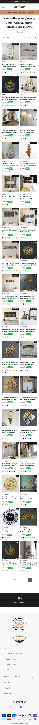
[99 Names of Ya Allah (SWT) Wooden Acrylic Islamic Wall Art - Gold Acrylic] (21, 138)
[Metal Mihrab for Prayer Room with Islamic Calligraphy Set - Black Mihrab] (14, 471)
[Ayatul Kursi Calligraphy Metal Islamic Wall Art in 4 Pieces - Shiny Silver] (14, 238)
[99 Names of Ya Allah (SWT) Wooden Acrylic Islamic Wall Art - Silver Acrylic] (23, 138)
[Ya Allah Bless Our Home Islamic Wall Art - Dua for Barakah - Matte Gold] (5, 304)
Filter (8, 37)
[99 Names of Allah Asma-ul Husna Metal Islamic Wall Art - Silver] (5, 405)
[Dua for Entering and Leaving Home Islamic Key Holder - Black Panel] (5, 72)
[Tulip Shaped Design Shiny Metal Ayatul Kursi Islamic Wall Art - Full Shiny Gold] (9, 171)
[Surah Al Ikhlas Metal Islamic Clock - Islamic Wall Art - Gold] (5, 538)
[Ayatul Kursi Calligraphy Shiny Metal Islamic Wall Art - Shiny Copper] (7, 571)
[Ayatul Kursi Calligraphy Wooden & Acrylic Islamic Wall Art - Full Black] (5, 372)
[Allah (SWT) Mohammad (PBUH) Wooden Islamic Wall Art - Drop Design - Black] (25, 105)
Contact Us (8, 688)
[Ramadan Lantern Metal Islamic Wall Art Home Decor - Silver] (23, 471)
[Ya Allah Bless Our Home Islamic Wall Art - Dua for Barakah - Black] (3, 304)
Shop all (25, 1)
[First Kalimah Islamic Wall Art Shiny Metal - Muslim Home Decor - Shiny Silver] (23, 405)
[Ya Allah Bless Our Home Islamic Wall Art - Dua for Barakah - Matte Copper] (9, 304)
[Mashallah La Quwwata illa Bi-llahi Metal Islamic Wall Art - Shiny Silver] (32, 538)
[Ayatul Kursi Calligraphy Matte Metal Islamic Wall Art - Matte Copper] (25, 271)
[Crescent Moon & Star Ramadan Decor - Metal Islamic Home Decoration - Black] (5, 138)
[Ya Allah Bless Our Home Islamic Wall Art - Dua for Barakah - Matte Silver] (7, 304)
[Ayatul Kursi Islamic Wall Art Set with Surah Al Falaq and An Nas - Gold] (23, 238)
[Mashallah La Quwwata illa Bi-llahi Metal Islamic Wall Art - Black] (23, 538)
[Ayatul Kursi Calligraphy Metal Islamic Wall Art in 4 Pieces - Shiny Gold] (12, 238)
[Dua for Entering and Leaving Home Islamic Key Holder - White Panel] (3, 72)
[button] (34, 720)
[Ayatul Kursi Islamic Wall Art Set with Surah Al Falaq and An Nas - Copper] (28, 238)
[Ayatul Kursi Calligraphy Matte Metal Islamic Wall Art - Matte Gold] (21, 271)
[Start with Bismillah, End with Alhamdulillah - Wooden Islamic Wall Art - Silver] (23, 204)
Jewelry (7, 682)
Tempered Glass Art (14, 653)
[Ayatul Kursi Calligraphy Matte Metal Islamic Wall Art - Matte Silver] (23, 271)
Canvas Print (11, 659)
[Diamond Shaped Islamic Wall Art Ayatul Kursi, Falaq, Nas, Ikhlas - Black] (23, 438)
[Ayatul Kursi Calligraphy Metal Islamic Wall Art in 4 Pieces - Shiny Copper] (16, 238)
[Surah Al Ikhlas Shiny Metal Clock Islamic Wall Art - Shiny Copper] (7, 504)
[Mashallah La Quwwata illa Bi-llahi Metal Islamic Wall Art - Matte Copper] (28, 538)
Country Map (11, 664)
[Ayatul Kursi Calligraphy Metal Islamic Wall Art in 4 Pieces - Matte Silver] (7, 238)
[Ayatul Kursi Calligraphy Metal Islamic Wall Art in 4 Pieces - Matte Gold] (5, 238)
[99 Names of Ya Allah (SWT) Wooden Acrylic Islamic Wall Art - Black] (25, 138)
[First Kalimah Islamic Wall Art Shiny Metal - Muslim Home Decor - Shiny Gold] (21, 405)
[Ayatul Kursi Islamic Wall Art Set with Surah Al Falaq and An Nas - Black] (21, 238)
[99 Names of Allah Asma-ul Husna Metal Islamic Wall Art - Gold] (3, 405)
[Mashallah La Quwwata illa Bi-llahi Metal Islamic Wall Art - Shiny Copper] (35, 538)
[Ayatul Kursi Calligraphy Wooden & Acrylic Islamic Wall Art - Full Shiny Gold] (16, 370)
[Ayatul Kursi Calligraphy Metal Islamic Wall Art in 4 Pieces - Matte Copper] (9, 238)
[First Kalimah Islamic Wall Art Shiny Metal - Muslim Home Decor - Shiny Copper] (25, 405)
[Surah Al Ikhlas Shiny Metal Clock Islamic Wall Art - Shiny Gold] (3, 504)
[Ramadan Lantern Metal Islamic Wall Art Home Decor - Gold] (21, 471)
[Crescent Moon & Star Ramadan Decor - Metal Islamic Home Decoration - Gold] (3, 138)
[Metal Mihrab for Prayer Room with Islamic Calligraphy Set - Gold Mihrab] (12, 471)
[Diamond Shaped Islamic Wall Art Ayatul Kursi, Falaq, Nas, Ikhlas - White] (21, 438)
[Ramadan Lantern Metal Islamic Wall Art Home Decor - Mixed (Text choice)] (30, 471)
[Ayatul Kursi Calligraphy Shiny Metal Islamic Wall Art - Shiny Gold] (3, 571)
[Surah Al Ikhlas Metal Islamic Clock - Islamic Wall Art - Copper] (9, 538)
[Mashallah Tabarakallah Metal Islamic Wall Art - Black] (23, 304)
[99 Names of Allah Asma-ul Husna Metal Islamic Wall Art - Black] (7, 405)
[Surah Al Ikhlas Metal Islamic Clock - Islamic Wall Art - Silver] (7, 538)
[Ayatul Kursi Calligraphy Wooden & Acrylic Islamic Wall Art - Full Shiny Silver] (3, 372)
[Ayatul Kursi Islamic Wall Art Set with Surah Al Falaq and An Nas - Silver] (25, 238)
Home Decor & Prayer (12, 677)
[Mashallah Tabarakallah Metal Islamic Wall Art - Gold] (21, 304)
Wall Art (7, 649)
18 (25, 580)
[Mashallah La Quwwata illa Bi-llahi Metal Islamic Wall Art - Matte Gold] (21, 538)
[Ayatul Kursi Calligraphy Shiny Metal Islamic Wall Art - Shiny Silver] (5, 571)
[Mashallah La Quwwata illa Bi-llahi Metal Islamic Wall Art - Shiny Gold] (30, 538)
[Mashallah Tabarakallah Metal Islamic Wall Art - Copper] (28, 304)
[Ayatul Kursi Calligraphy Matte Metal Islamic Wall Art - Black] (28, 271)
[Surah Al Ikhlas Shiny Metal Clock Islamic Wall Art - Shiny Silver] (5, 504)
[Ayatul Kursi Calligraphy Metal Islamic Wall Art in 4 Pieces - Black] (3, 238)
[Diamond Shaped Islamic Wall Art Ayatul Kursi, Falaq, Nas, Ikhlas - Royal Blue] (25, 438)
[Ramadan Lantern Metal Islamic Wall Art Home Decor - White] (28, 471)
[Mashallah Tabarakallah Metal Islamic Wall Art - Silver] (25, 304)
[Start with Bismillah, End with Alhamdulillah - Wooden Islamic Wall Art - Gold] (21, 204)
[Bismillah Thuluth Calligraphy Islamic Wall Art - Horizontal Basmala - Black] (21, 72)
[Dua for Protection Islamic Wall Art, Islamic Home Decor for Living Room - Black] (3, 271)
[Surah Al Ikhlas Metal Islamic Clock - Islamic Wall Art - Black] (3, 538)
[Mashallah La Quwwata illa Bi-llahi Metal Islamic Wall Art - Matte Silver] (25, 538)
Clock (8, 669)
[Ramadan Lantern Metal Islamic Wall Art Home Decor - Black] (25, 471)
